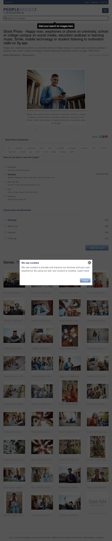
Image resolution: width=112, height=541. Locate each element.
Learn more (83, 270)
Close (85, 280)
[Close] (89, 262)
